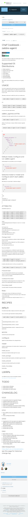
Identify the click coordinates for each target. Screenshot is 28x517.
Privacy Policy (21, 513)
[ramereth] (2, 469)
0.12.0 (13, 22)
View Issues (14, 479)
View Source (14, 476)
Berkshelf (8, 31)
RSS (3, 17)
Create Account (17, 3)
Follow (15, 24)
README (3, 40)
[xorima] (6, 469)
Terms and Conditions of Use (14, 513)
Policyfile (4, 31)
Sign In (24, 3)
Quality (14, 40)
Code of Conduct (5, 513)
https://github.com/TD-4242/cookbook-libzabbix (9, 378)
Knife (12, 31)
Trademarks (7, 509)
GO (23, 9)
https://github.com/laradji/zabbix (12, 449)
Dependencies (8, 40)
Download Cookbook (14, 495)
